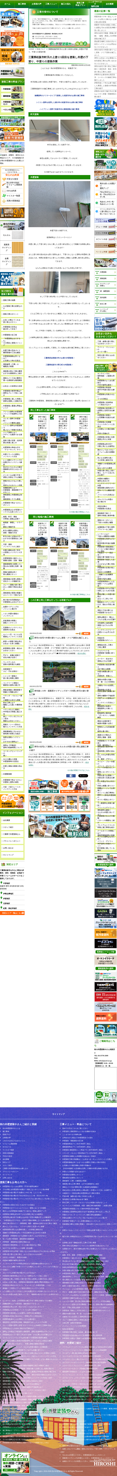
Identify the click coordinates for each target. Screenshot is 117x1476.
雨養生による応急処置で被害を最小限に (106, 729)
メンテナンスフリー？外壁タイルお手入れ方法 (106, 632)
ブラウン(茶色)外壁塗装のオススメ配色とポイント (106, 798)
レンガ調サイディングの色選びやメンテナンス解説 (12, 462)
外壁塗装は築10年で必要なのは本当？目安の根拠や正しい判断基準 (27, 1217)
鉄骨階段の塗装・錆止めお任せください (12, 649)
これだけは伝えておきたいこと (14, 1141)
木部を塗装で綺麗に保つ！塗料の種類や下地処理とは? (106, 694)
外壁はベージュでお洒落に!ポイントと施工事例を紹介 (106, 791)
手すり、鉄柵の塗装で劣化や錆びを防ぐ (11, 656)
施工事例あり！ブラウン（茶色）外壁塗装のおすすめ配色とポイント (27, 1430)
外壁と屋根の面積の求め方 (12, 767)
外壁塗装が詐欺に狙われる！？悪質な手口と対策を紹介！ (23, 1316)
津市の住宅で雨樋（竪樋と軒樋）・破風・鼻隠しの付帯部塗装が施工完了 (105, 36)
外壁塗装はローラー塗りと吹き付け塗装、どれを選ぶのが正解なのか (27, 1334)
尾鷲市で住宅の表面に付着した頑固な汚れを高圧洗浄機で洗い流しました (105, 27)
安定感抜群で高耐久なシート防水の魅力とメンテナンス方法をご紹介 (27, 1378)
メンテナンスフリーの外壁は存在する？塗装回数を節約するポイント (27, 1264)
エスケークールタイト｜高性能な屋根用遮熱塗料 (80, 1368)
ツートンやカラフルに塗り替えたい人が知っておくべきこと (107, 211)
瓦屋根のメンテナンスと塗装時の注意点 (12, 629)
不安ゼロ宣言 (7, 1156)
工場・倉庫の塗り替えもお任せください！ (106, 342)
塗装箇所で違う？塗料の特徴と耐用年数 (106, 514)
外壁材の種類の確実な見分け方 (103, 480)
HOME (31, 49)
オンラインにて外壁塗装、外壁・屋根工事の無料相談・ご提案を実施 (87, 1205)
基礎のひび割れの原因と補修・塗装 (104, 736)
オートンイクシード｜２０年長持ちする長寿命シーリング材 (84, 1393)
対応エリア (7, 1162)
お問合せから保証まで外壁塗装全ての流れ (77, 1138)
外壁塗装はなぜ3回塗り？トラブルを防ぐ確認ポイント (22, 1310)
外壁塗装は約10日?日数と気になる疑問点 (106, 445)
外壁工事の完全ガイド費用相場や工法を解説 (11, 351)
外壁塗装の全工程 (10, 335)
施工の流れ (66, 4)
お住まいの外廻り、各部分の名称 (15, 1257)
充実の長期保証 (8, 1153)
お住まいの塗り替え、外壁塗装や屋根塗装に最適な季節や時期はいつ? (28, 1282)
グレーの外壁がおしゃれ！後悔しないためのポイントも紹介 (24, 1418)
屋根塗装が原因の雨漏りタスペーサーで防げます (12, 594)
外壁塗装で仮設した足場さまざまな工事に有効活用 (106, 563)
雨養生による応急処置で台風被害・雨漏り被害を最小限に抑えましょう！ (29, 1399)
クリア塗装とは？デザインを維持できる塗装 (12, 435)
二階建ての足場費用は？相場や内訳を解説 (105, 577)
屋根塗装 (12, 96)
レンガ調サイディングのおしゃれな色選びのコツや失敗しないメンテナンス (30, 1291)
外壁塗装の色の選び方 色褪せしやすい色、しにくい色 (22, 1192)
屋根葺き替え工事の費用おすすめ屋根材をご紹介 (12, 372)
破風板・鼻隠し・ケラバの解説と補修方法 (12, 525)
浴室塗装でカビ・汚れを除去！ (11, 670)
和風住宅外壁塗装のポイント (105, 639)
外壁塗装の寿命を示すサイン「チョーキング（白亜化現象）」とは (27, 1285)
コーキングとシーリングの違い (12, 753)
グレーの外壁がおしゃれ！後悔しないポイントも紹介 (106, 771)
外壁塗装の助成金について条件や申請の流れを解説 (80, 1209)
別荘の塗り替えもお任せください (106, 356)
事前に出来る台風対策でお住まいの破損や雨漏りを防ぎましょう (26, 1396)
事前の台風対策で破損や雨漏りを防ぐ (105, 722)
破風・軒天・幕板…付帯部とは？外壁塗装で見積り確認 (82, 1255)
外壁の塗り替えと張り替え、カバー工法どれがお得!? (106, 473)
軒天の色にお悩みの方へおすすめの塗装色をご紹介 (12, 538)
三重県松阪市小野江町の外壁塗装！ (59, 365)
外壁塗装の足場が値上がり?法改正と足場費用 (106, 570)
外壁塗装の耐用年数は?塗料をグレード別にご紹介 (12, 393)
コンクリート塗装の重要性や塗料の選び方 (11, 684)
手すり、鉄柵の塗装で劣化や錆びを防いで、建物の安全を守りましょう (88, 1292)
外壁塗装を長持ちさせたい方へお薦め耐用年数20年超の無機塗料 (85, 1436)
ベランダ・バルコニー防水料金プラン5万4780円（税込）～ (83, 1153)
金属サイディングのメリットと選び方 (11, 608)
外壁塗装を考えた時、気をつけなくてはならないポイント (23, 1307)
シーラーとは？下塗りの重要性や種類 (106, 535)
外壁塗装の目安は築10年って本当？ (10, 328)
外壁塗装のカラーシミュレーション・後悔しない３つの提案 (24, 1208)
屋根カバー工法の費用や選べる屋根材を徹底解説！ (80, 1187)
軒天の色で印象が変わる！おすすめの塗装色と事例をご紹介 (84, 1264)
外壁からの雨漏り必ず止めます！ (74, 1172)
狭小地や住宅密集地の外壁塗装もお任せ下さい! (13, 601)
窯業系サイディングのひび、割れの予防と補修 (106, 604)
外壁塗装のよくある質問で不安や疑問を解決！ (106, 383)
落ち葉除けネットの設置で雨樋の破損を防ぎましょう (81, 1280)
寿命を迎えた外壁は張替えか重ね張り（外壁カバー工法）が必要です (87, 1190)
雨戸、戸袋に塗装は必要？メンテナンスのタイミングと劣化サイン (86, 1307)
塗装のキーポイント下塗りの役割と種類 (105, 521)
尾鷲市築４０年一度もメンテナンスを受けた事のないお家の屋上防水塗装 (105, 19)
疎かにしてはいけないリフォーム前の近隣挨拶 (106, 452)
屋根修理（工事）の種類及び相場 (11, 365)
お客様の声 (36, 4)
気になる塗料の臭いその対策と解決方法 (105, 459)
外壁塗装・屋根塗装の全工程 (72, 1141)
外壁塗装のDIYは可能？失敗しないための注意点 (106, 590)
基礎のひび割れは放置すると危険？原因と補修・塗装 (22, 1402)
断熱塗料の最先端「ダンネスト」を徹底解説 (106, 715)
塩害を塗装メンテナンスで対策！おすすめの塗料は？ (22, 1384)
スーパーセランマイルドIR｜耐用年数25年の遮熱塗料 (81, 1356)
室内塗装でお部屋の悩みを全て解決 (75, 1199)
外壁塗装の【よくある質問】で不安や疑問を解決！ (21, 1186)
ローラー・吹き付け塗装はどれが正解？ (105, 660)
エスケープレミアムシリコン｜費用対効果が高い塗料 (81, 1365)
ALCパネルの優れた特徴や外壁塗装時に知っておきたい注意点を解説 (27, 1341)
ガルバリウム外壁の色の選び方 (105, 500)
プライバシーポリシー (11, 841)
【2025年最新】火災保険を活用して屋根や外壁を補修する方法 (85, 1168)
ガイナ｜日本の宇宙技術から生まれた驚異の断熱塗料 (81, 1387)
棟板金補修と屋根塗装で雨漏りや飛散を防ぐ (12, 691)
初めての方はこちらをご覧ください (75, 1128)
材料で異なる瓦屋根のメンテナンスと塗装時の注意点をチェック (85, 1246)
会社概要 (110, 4)
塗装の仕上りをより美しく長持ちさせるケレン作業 (12, 483)
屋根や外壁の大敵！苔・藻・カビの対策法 (106, 681)
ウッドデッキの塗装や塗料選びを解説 (11, 663)
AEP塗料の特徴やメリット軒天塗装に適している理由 (106, 847)
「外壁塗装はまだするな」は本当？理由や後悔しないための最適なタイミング (31, 1220)
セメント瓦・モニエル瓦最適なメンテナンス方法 (12, 635)
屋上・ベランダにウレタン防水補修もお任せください (12, 719)
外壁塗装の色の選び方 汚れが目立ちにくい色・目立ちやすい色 (25, 1195)
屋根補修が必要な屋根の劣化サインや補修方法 (12, 580)
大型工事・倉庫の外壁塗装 (72, 1323)
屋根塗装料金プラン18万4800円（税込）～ (77, 1147)
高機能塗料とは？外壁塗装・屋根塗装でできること (12, 490)
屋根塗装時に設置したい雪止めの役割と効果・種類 (12, 566)
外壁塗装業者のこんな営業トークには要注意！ (106, 584)
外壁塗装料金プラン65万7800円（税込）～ (77, 1144)
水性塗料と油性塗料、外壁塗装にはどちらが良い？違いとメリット (86, 1433)
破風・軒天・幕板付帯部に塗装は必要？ (11, 518)
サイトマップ (8, 855)
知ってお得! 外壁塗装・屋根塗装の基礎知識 (18, 1239)
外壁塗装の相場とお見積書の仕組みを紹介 (106, 417)
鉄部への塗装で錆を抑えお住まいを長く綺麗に (12, 642)
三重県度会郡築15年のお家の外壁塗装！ (59, 358)
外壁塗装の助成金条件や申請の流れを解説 (106, 390)
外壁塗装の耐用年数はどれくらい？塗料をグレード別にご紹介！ (26, 1276)
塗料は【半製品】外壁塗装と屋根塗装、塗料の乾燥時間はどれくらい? (28, 1331)
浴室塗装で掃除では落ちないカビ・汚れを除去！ (80, 1298)
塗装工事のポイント (11, 314)
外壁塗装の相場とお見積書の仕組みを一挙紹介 (79, 1156)
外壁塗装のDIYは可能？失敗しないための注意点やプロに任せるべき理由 (29, 1251)
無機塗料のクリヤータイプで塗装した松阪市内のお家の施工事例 (59, 95)
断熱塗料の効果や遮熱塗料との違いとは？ (105, 708)
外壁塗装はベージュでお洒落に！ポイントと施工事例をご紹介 (25, 1427)
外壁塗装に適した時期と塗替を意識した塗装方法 (12, 400)
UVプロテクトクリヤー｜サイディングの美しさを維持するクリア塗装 (87, 1381)
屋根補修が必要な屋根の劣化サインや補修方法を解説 (81, 1283)
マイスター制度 (8, 1150)
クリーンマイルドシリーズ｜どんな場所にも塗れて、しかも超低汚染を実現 (89, 1390)
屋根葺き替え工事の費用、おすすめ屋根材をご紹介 (80, 1184)
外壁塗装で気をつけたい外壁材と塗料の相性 (12, 781)
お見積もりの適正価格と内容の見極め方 (106, 431)
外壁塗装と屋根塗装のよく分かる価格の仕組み (79, 1131)
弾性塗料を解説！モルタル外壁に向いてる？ (106, 812)
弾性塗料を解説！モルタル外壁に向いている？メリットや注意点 (26, 1436)
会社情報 (6, 1159)
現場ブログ (41, 49)
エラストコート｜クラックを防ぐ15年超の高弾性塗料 (81, 1378)
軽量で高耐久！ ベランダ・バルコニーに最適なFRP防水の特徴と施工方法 (29, 1372)
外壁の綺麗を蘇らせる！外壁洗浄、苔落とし (105, 674)
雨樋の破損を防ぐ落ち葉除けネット (10, 573)
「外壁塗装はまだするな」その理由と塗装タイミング (12, 342)
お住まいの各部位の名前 (12, 386)
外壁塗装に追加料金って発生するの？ (105, 403)
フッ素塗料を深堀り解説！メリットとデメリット (106, 805)
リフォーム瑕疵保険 (10, 1144)
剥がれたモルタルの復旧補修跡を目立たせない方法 (12, 469)
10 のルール (7, 1147)
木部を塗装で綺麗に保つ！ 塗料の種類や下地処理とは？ (23, 1387)
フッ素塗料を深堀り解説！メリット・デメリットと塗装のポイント (27, 1433)
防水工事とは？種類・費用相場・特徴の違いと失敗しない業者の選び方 (28, 1368)
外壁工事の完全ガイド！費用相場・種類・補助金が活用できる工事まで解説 (30, 1223)
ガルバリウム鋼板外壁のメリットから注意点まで (106, 493)
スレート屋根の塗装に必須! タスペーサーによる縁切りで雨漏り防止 (27, 1325)
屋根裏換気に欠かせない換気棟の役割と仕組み (12, 732)
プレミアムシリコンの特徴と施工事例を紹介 (106, 826)
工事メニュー (51, 4)
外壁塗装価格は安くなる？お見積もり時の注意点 (11, 358)
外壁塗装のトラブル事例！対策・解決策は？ (106, 743)
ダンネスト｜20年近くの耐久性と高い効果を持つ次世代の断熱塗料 (86, 1384)
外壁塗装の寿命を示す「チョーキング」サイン (12, 448)
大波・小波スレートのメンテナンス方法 (11, 788)
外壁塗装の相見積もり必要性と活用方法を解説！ (106, 410)
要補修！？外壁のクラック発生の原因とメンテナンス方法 (23, 1288)
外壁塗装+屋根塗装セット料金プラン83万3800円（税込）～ (84, 1150)
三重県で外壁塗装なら (11, 834)
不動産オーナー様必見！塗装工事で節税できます (106, 556)
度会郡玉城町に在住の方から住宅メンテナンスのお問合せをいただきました (105, 44)
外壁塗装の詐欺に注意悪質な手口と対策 (106, 438)
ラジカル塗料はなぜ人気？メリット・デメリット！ (106, 840)
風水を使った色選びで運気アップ (107, 186)
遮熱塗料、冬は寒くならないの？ (74, 1421)
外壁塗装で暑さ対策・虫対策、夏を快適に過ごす (80, 1332)
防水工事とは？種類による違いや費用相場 (12, 705)
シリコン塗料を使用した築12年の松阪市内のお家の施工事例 (59, 102)
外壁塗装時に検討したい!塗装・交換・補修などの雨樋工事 (83, 1273)
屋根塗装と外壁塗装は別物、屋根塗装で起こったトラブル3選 (25, 1322)
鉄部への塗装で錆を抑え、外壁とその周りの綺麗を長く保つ (84, 1286)
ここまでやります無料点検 (72, 1134)
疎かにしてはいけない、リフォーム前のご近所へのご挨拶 (23, 1226)
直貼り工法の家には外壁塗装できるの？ (105, 611)
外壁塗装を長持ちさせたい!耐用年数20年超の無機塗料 (106, 542)
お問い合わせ (8, 848)
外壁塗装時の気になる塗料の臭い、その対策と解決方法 (23, 1229)
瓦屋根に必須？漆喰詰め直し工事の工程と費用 (79, 1242)
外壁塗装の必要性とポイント (72, 1175)
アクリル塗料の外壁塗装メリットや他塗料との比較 (12, 414)
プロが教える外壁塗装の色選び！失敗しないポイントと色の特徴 (26, 1189)
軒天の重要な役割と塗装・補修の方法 (11, 532)
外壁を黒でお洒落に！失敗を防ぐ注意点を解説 (106, 778)
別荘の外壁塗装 (68, 1329)
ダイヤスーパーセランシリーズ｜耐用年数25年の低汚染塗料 (84, 1362)
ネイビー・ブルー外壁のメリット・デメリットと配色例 (23, 1415)
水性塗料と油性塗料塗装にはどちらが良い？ (105, 625)
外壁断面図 (7, 774)
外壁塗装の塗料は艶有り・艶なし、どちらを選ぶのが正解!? (83, 1430)
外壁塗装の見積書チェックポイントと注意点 (106, 424)
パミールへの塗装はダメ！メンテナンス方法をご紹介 (106, 701)
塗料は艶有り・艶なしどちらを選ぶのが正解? (106, 618)
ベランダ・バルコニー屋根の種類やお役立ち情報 (12, 698)
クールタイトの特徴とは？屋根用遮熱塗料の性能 (106, 833)
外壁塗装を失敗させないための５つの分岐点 (19, 1205)
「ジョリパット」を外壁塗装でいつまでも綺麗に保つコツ (23, 1350)
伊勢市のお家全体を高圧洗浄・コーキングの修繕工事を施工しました (105, 77)
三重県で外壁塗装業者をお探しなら (15, 1168)
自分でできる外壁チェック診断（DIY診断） (18, 1248)
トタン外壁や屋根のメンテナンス (11, 615)
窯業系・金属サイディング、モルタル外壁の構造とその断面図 (25, 1347)
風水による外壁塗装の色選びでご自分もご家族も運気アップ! (24, 1211)
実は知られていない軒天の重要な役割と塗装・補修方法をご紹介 (85, 1261)
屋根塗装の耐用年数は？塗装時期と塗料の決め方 (106, 750)
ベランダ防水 (12, 110)
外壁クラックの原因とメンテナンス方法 (11, 455)
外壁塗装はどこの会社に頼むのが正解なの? (18, 1328)
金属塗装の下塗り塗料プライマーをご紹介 (106, 528)
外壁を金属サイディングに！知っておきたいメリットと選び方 (84, 1218)
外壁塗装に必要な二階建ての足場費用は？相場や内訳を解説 (84, 1338)
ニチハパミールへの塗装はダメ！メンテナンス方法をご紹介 (24, 1390)
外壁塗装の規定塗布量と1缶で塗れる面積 (106, 667)
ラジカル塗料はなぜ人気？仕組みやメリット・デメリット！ (24, 1439)
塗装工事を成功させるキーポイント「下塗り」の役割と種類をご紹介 (87, 1446)
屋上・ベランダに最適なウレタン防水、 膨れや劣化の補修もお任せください (30, 1375)
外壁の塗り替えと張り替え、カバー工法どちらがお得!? (22, 1254)
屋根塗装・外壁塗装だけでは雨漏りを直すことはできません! (24, 1236)
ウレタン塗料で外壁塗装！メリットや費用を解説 (11, 421)
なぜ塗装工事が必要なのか (12, 307)
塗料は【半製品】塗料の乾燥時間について (12, 746)
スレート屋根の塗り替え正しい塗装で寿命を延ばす (12, 587)
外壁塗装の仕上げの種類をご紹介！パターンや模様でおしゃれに (26, 1443)
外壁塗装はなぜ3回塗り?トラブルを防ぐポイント (12, 511)
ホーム (7, 4)
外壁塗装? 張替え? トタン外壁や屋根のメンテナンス (81, 1221)
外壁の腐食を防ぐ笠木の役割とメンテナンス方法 (12, 552)
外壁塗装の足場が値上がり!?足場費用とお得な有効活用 (82, 1335)
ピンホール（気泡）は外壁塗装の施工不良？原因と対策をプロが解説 (27, 1301)
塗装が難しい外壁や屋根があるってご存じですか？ (106, 597)
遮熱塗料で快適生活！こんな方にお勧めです (78, 1372)
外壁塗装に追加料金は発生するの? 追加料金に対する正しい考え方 (86, 1212)
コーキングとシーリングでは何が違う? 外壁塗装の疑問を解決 (25, 1338)
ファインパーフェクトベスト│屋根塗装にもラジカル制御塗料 (84, 1350)
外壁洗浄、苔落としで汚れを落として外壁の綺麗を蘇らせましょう (86, 1310)
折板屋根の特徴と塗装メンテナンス (10, 622)
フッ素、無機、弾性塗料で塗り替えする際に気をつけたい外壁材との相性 (29, 1353)
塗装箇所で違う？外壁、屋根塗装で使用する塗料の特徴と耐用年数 (86, 1424)
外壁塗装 (12, 89)
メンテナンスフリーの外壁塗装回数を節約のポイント (106, 487)
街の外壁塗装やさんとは (11, 1128)
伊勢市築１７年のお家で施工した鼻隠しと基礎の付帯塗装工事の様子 (105, 85)
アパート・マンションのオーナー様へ (106, 349)
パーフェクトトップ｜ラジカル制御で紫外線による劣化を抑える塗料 (87, 1347)
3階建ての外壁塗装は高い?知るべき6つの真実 (106, 466)
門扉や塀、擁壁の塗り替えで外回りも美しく (78, 1196)
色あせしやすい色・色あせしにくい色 (107, 203)
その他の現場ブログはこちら (78, 770)
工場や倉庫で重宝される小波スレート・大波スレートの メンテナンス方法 (29, 1356)
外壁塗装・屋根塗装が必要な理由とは (16, 1242)
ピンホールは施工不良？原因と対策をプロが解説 (12, 476)
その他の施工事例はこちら (79, 512)
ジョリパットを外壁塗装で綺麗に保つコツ (106, 653)
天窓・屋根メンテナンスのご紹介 (11, 545)
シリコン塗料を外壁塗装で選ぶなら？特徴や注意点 (12, 428)
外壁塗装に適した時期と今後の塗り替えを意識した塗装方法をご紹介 (27, 1279)
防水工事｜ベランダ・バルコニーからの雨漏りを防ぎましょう (84, 1202)
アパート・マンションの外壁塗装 (74, 1326)
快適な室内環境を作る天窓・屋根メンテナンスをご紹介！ (83, 1267)
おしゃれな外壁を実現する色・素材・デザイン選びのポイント (25, 1412)
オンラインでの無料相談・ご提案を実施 (106, 376)
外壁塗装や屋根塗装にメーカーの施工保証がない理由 (106, 549)
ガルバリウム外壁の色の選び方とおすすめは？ (19, 1273)
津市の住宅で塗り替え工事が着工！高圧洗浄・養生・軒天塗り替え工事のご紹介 (105, 69)
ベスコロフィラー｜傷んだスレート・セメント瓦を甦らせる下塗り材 (87, 1359)
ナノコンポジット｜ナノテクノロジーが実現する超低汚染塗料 (84, 1375)
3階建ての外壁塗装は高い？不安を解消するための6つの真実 (24, 1233)
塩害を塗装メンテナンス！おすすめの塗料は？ (11, 739)
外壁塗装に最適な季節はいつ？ (12, 407)
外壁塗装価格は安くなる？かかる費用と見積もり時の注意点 (84, 1162)
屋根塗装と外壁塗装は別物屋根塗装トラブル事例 (12, 497)
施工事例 (22, 4)
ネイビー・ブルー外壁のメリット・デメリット (106, 764)
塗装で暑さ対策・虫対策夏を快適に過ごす (12, 441)
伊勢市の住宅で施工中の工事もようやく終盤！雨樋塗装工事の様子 (105, 94)
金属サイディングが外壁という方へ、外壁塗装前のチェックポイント (87, 1461)
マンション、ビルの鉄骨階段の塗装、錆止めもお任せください (84, 1289)
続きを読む (82, 653)
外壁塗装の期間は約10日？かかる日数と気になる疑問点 (23, 1214)
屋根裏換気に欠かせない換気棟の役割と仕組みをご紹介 (23, 1381)
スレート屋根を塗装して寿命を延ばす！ (76, 1320)
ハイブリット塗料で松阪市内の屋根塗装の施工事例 (59, 109)
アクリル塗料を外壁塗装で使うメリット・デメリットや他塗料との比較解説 (89, 1399)
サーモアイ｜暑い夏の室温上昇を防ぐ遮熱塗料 (79, 1353)
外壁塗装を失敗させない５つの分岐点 (106, 396)
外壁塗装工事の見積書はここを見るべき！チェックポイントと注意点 (87, 1159)
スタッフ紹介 (8, 827)
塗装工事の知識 (9, 300)
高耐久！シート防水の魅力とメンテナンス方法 (12, 726)
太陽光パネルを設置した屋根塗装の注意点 (106, 687)
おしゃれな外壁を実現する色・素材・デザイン (106, 757)
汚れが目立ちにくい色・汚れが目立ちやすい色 (107, 194)
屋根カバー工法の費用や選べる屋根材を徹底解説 (12, 379)
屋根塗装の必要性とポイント (72, 1178)
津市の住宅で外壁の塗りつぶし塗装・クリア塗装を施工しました (105, 52)
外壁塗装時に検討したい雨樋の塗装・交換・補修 (12, 559)
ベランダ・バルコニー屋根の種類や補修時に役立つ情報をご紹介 (26, 1365)
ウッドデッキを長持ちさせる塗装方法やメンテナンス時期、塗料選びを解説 (89, 1295)
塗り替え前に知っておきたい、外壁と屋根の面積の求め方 (23, 1344)
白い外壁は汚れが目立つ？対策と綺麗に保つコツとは (106, 784)
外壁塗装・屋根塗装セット (12, 103)
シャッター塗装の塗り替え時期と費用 (11, 677)
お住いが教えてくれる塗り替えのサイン (11, 321)
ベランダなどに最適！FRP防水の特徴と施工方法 (12, 712)
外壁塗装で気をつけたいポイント (12, 504)
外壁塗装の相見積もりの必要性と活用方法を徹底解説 (22, 1313)
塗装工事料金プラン (80, 4)
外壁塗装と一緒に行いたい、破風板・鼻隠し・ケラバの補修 (84, 1258)
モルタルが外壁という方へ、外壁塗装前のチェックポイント (84, 1455)
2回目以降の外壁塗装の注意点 (104, 507)
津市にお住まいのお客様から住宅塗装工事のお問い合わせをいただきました (105, 60)
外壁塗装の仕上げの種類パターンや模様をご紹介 (106, 819)
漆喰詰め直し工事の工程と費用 (105, 646)
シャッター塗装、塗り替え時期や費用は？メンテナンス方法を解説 (86, 1301)
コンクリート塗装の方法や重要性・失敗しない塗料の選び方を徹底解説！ (88, 1304)
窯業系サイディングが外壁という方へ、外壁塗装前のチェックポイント (88, 1458)
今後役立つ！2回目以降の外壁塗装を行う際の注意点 (81, 1193)
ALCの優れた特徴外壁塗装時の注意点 (11, 760)
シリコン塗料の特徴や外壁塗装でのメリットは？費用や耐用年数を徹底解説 (89, 1396)
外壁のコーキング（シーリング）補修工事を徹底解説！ (82, 1215)
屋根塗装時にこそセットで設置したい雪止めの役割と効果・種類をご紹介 (88, 1276)
